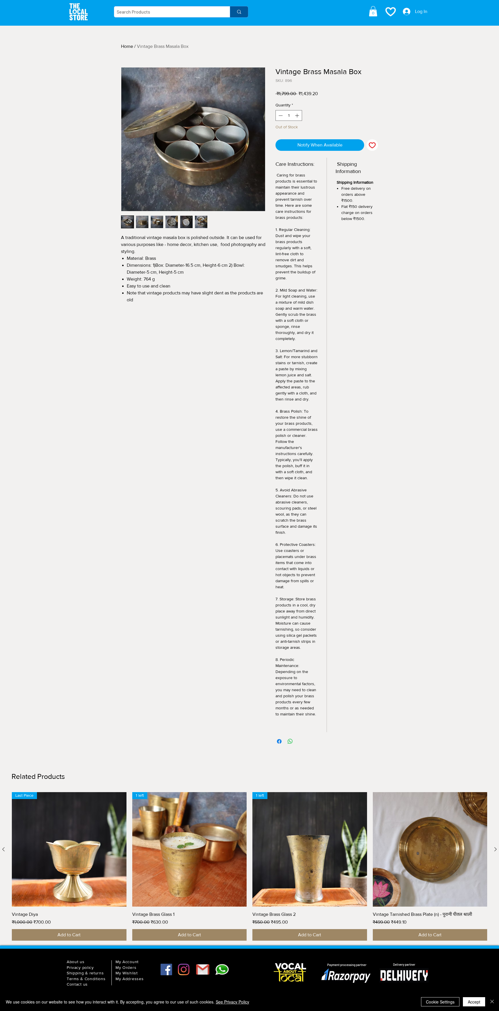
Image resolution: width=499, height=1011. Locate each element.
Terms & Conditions (86, 978)
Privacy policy (80, 967)
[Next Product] (495, 849)
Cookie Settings (440, 1002)
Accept (474, 1002)
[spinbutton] (289, 115)
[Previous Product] (3, 849)
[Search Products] (239, 11)
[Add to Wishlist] (372, 145)
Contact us (77, 984)
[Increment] (297, 115)
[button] (373, 11)
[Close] (492, 1001)
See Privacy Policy (232, 1002)
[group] (249, 866)
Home (127, 46)
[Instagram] (183, 969)
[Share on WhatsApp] (290, 741)
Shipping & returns (85, 973)
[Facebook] (166, 969)
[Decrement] (280, 115)
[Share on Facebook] (279, 741)
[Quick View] (430, 849)
